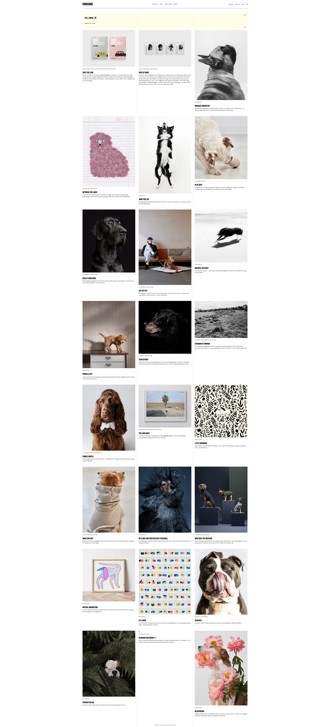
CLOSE (244, 15)
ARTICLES (155, 4)
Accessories (198, 181)
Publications (93, 188)
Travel (152, 287)
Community (197, 616)
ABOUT (176, 4)
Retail (95, 534)
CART (243, 4)
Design (204, 181)
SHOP (161, 4)
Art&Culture (85, 188)
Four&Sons (110, 3)
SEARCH (231, 4)
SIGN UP (237, 4)
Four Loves (168, 4)
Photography (198, 102)
